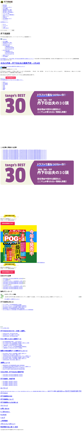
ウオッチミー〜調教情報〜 (8, 14)
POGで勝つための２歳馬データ (10, 339)
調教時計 (40, 391)
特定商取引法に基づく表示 (9, 427)
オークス (16, 391)
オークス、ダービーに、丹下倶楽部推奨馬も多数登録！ (15, 305)
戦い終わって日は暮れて (8, 12)
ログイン (6, 21)
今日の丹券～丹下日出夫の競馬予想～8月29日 (13, 278)
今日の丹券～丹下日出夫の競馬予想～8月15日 (13, 288)
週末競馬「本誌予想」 (7, 10)
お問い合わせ (6, 27)
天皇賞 (22, 391)
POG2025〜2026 (6, 45)
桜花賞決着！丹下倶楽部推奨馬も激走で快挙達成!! (14, 308)
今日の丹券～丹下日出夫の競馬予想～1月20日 (20, 63)
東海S (4, 88)
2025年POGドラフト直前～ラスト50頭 (11, 334)
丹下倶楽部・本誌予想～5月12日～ (10, 383)
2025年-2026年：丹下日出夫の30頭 (10, 336)
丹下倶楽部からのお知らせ (9, 402)
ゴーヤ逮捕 (5, 279)
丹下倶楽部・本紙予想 (7, 379)
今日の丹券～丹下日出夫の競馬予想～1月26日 (13, 150)
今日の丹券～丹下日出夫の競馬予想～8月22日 (13, 283)
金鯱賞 (1, 391)
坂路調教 (34, 391)
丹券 (4, 85)
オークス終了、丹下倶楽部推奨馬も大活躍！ (12, 304)
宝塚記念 (10, 391)
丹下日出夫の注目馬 (9, 47)
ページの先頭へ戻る (4, 328)
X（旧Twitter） (5, 411)
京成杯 (8, 391)
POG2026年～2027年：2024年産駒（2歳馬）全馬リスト (14, 307)
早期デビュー (44, 391)
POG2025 (5, 6)
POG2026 (5, 5)
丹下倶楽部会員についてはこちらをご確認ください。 (12, 79)
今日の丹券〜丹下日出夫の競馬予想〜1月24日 (13, 156)
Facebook (3, 414)
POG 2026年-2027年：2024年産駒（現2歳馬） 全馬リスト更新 (16, 342)
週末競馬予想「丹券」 (7, 9)
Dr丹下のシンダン (29, 391)
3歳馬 (48, 391)
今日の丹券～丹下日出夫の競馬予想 (16, 58)
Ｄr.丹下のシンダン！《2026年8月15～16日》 (13, 286)
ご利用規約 (4, 421)
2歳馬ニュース (5, 362)
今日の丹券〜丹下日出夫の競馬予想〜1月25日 (13, 153)
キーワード (4, 388)
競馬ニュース (6, 16)
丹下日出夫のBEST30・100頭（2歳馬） (13, 331)
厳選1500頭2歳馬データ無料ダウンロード (14, 350)
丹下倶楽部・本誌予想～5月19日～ (10, 381)
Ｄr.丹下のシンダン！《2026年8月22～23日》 (13, 281)
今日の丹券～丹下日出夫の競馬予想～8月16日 (13, 287)
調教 (37, 391)
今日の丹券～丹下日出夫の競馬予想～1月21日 (13, 151)
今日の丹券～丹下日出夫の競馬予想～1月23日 (13, 157)
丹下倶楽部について (7, 18)
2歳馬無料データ (8, 46)
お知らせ (5, 17)
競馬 (4, 89)
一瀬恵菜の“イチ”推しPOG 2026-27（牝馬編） (13, 345)
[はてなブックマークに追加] (1, 68)
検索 (13, 30)
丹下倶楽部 (5, 56)
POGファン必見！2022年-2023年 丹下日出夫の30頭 (14, 369)
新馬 (61, 391)
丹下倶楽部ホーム (4, 58)
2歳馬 (58, 391)
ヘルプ (4, 26)
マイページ (5, 19)
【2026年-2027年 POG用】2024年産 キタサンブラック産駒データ (17, 355)
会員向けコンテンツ (29, 58)
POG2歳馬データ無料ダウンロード (12, 299)
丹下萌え (19, 391)
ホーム (4, 24)
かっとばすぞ (6, 284)
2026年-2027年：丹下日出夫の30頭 (10, 333)
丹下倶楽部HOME (6, 396)
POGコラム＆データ (9, 48)
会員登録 (2, 21)
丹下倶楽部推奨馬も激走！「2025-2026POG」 (12, 341)
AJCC (4, 82)
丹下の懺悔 (5, 8)
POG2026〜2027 (6, 50)
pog (64, 391)
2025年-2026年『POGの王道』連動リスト (12, 359)
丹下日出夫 (5, 84)
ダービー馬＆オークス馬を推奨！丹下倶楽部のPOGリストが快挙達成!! (18, 309)
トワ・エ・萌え (6, 13)
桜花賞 (6, 391)
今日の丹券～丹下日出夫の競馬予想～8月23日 (13, 282)
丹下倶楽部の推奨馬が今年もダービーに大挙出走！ (14, 367)
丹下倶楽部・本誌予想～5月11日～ (10, 385)
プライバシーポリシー (7, 424)
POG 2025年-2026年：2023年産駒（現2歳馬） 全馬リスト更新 (16, 357)
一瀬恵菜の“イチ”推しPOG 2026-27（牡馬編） (13, 347)
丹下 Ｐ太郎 (3, 59)
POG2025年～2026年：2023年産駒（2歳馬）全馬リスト (14, 358)
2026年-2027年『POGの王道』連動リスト (12, 354)
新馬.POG (24, 391)
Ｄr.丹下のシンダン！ (7, 7)
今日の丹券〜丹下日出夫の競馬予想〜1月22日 (13, 155)
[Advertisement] (9, 122)
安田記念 (13, 391)
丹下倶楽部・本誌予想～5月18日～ (10, 382)
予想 (4, 86)
